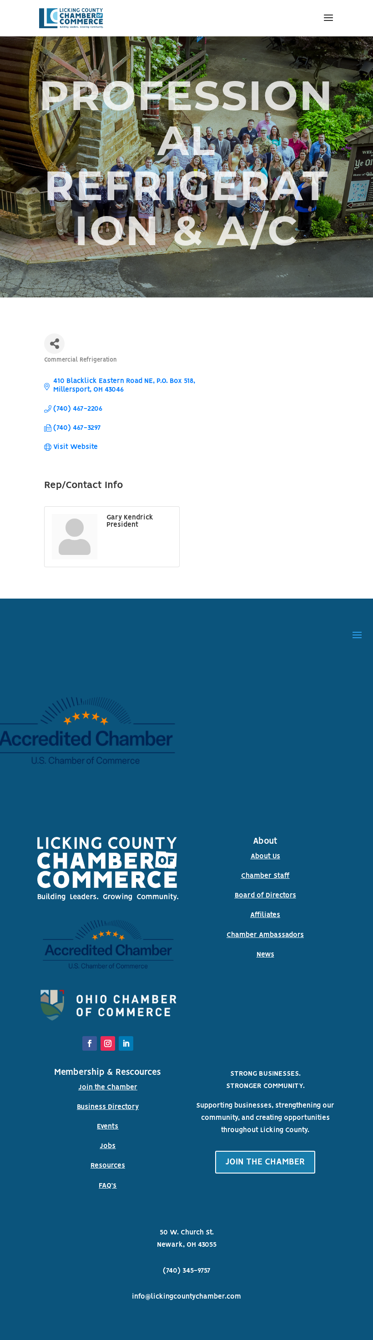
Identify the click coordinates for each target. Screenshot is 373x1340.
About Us (265, 856)
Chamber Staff (265, 876)
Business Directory (108, 1107)
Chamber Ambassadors (265, 935)
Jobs (108, 1146)
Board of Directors (265, 895)
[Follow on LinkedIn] (126, 1043)
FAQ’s (107, 1185)
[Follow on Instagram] (108, 1043)
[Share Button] (54, 343)
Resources (108, 1165)
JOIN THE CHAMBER (265, 1162)
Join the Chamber (107, 1087)
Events (107, 1126)
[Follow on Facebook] (89, 1043)
